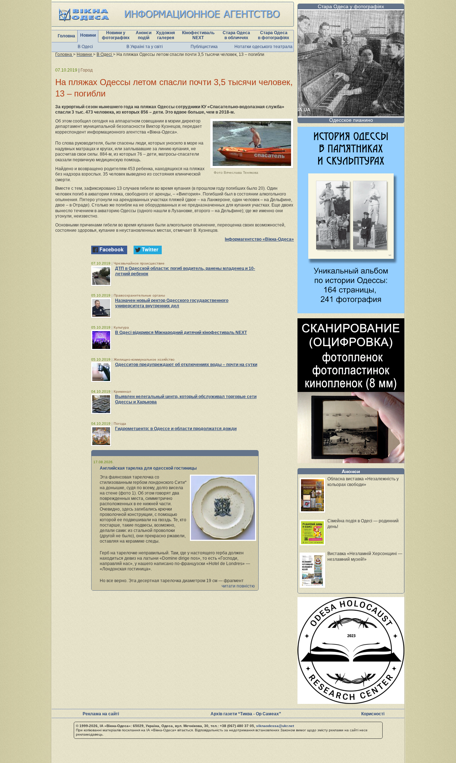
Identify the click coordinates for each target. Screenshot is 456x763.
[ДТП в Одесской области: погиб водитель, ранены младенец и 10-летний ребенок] (101, 276)
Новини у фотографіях (116, 35)
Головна (66, 35)
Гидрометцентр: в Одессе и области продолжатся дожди (176, 428)
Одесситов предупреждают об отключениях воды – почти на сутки (186, 364)
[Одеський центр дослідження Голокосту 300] (350, 702)
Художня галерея (165, 35)
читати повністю (238, 586)
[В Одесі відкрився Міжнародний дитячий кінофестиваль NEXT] (101, 340)
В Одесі (85, 46)
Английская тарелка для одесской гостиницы (148, 468)
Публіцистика (204, 46)
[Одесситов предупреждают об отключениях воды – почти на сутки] (101, 372)
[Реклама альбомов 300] (350, 311)
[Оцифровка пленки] (350, 461)
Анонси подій (143, 35)
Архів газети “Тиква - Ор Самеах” (246, 713)
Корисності (372, 713)
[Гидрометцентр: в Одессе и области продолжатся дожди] (101, 436)
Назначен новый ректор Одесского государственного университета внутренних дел (171, 303)
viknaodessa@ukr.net (275, 726)
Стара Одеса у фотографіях (351, 6)
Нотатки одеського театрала (263, 46)
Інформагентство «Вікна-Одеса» (259, 239)
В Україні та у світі (144, 46)
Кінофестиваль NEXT (198, 35)
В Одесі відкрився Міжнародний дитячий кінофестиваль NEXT (181, 332)
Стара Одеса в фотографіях (273, 35)
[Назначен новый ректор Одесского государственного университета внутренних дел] (101, 308)
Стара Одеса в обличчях (236, 35)
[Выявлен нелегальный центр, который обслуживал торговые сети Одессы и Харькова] (101, 404)
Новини (88, 35)
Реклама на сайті (101, 713)
